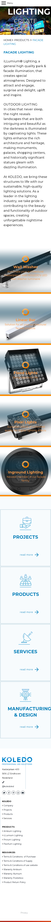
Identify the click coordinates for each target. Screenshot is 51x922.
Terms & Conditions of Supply (18, 861)
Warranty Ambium (13, 869)
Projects (8, 810)
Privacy (24, 912)
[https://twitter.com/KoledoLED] (4, 793)
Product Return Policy (15, 882)
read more (26, 554)
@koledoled (8, 786)
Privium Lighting (12, 839)
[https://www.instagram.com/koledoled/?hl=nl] (18, 793)
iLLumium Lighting (13, 835)
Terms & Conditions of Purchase (20, 856)
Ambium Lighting (12, 831)
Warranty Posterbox (13, 878)
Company (8, 805)
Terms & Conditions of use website (21, 865)
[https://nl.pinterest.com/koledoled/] (13, 793)
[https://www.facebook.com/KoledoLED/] (9, 793)
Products (8, 814)
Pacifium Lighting (12, 844)
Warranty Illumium (13, 873)
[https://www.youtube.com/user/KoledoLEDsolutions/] (23, 793)
